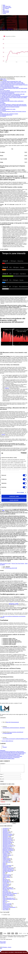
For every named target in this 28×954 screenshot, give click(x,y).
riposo (5, 758)
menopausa (5, 886)
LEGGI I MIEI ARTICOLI (7, 740)
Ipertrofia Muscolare (7, 881)
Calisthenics (5, 853)
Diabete (4, 863)
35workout (5, 829)
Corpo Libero (5, 860)
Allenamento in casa (7, 844)
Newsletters (5, 889)
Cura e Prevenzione (7, 862)
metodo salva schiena (7, 887)
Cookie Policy (3, 942)
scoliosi (4, 900)
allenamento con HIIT (13, 603)
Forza (4, 873)
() (0, 950)
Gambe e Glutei (6, 875)
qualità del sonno (11, 756)
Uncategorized (6, 908)
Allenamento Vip (6, 846)
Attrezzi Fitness (6, 10)
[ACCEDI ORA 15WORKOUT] (10, 801)
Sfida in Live (5, 901)
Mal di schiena (6, 885)
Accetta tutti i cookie (14, 496)
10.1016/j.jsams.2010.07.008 (11, 568)
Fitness (4, 872)
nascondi (5, 80)
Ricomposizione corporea (8, 894)
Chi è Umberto (6, 8)
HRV (3, 510)
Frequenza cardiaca (15, 751)
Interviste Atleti (6, 880)
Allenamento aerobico (7, 837)
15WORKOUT (6, 828)
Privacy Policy (3, 941)
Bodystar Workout (6, 852)
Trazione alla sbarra (7, 906)
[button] (14, 166)
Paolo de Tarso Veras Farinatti (18, 563)
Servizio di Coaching (7, 7)
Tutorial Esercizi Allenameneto (9, 907)
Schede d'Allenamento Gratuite (9, 899)
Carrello (4, 13)
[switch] (25, 479)
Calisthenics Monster (7, 855)
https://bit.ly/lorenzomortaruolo (12, 722)
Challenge (5, 857)
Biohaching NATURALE (8, 849)
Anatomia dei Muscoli (7, 848)
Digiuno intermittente (7, 865)
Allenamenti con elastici (7, 834)
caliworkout (5, 856)
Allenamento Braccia (7, 838)
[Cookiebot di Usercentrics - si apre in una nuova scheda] (21, 453)
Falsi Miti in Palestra (7, 871)
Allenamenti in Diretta (7, 835)
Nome (1, 774)
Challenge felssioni (6, 858)
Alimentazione (6, 833)
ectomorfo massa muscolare (8, 870)
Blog (4, 9)
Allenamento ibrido (7, 843)
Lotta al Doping (6, 884)
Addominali (5, 830)
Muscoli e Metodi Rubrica (8, 888)
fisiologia (3, 751)
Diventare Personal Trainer (8, 867)
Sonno (4, 902)
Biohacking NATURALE (8, 850)
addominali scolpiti (6, 831)
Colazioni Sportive (6, 859)
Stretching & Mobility (7, 903)
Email (1, 776)
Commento (2, 763)
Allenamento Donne (7, 841)
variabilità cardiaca (10, 758)
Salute (4, 896)
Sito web (2, 779)
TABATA (3, 434)
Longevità (5, 882)
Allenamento (10, 29)
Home (4, 5)
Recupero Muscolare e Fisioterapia (10, 893)
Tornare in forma (6, 904)
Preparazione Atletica (7, 892)
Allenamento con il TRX (8, 840)
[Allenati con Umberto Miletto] (10, 822)
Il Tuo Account (6, 12)
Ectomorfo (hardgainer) (7, 869)
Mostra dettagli (20, 492)
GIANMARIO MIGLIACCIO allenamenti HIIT (14, 752)
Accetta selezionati (14, 500)
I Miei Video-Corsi (6, 6)
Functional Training (7, 874)
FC (0, 751)
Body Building (6, 851)
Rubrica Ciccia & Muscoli (8, 895)
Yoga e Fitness (6, 909)
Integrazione (5, 879)
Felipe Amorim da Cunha (5, 563)
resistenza (7, 388)
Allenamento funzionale (7, 842)
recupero (16, 756)
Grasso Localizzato (6, 877)
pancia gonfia (5, 891)
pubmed (6, 756)
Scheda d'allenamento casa (8, 898)
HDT (4, 878)
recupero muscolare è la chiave (10, 757)
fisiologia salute (8, 751)
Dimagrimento (6, 866)
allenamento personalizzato (8, 845)
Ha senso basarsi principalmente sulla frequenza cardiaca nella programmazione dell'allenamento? (13, 754)
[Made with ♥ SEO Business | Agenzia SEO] (6, 948)
